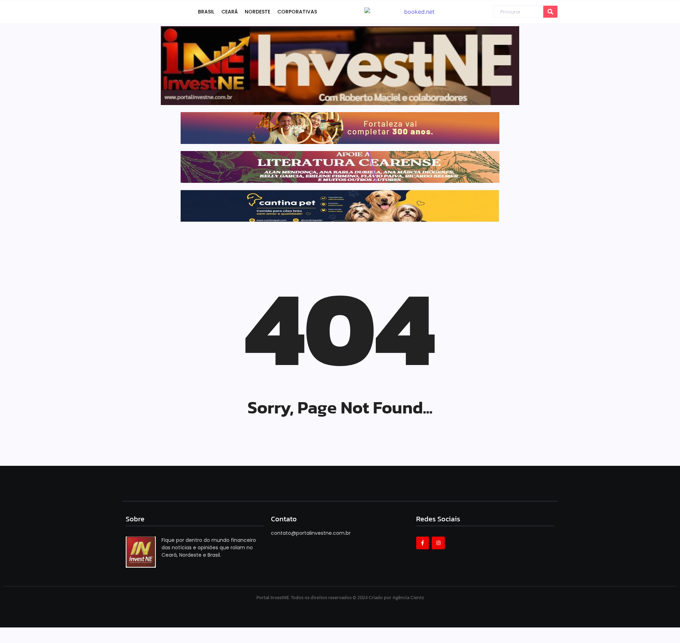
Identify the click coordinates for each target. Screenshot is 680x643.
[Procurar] (550, 12)
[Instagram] (438, 543)
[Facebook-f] (422, 543)
